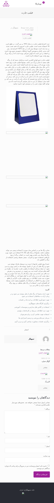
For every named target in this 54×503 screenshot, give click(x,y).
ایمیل (47, 446)
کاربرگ (47, 382)
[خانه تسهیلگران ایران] (6, 4)
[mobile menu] (50, 4)
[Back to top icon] (27, 488)
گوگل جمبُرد (46, 361)
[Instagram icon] (28, 494)
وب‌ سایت (46, 456)
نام (48, 436)
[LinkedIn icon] (31, 494)
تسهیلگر (15, 28)
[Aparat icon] (23, 494)
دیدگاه (47, 409)
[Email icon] (26, 494)
